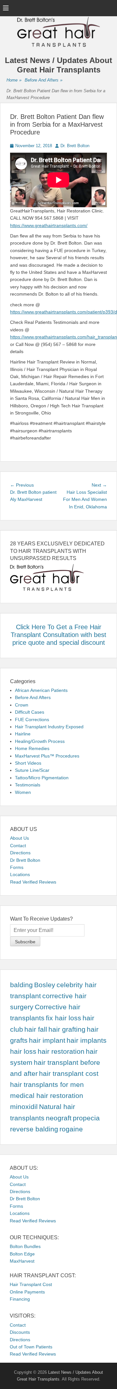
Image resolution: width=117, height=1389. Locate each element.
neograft (59, 1118)
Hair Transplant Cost (31, 1284)
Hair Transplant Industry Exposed (49, 726)
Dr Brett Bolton (25, 860)
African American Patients (41, 690)
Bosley (44, 985)
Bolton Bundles (25, 1246)
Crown (21, 704)
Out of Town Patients (31, 1346)
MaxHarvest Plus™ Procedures (47, 755)
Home (13, 80)
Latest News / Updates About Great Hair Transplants (58, 65)
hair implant (47, 1040)
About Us (19, 838)
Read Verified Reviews (33, 882)
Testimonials (27, 784)
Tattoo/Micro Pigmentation (42, 777)
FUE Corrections (32, 719)
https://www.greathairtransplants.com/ (48, 225)
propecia (86, 1118)
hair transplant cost (68, 1073)
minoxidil (24, 1107)
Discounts (20, 1332)
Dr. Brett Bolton (74, 145)
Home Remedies (32, 748)
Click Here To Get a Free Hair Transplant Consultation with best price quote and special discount (58, 634)
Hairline (23, 733)
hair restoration (61, 1051)
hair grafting (66, 1029)
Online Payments (27, 1291)
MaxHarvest (22, 1261)
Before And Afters (43, 80)
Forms (16, 867)
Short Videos (28, 763)
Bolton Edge (22, 1253)
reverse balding (34, 1129)
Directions (20, 852)
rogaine (71, 1129)
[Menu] (6, 8)
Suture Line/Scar (32, 770)
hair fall (35, 1029)
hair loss (23, 1051)
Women (23, 792)
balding (21, 985)
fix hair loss (63, 1018)
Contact (18, 845)
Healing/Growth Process (40, 741)
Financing (20, 1299)
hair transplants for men (47, 1085)
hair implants (87, 1040)
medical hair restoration (46, 1096)
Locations (20, 874)
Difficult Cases (29, 712)
